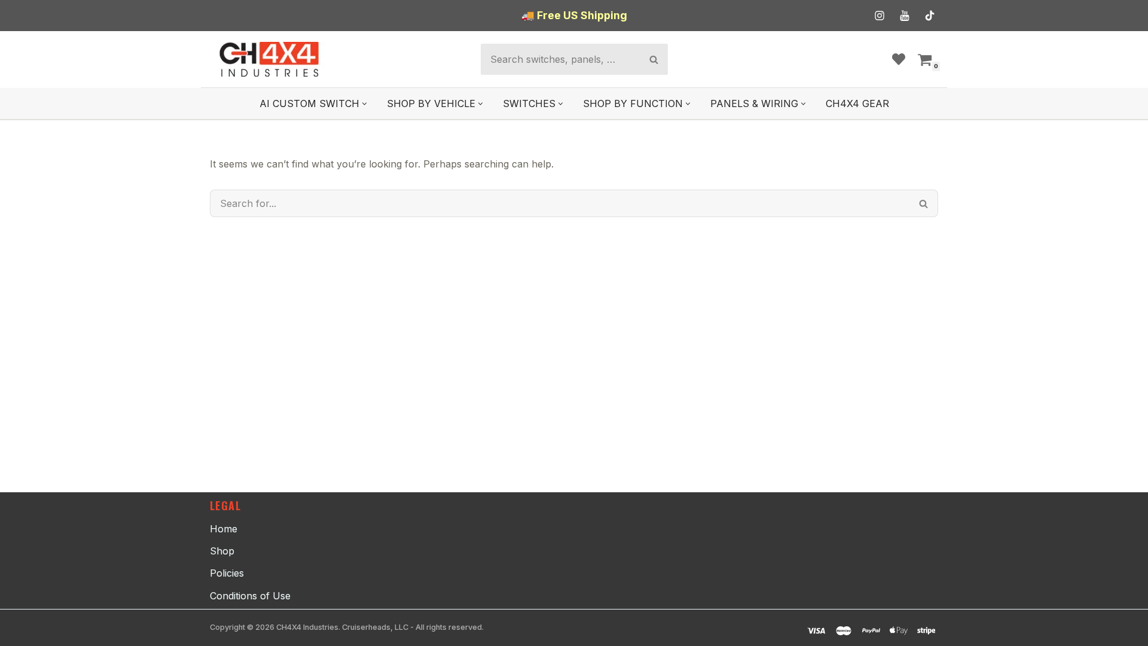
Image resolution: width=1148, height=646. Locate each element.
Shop (222, 551)
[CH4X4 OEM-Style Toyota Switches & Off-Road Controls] (269, 59)
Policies (227, 573)
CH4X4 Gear (857, 103)
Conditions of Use (250, 596)
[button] (364, 104)
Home (223, 529)
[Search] (654, 59)
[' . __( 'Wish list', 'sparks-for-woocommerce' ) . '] (898, 59)
